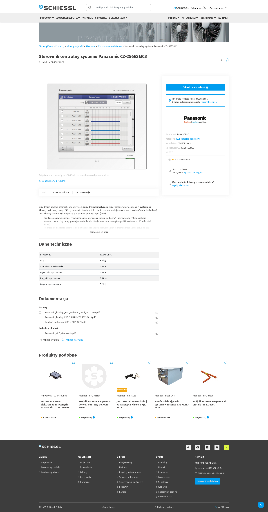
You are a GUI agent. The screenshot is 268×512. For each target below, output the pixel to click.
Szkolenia (101, 18)
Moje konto (85, 462)
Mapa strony (108, 507)
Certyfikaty (85, 477)
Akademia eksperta (167, 492)
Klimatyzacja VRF (75, 46)
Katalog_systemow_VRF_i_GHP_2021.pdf (65, 322)
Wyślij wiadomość (181, 185)
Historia (123, 467)
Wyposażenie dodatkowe (110, 46)
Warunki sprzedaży (50, 467)
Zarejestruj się (217, 8)
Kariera (122, 492)
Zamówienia (86, 467)
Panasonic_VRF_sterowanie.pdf (60, 333)
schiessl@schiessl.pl (214, 473)
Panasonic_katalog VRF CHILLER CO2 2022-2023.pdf (70, 317)
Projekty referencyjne (130, 472)
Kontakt (223, 18)
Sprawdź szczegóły (193, 172)
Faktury (83, 472)
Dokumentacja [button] (117, 18)
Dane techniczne (61, 192)
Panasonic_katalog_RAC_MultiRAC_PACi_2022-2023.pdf (72, 312)
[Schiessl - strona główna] (57, 7)
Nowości (162, 467)
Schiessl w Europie (128, 477)
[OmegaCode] (222, 507)
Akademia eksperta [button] (67, 18)
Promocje (163, 472)
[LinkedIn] (207, 447)
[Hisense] (216, 447)
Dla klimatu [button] (207, 18)
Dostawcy (123, 487)
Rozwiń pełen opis (99, 232)
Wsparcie (88, 18)
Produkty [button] (46, 18)
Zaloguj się (196, 8)
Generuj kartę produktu (53, 181)
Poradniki (84, 482)
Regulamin (46, 462)
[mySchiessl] (181, 8)
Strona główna (46, 46)
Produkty (162, 462)
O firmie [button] (172, 18)
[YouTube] (197, 447)
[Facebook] (188, 447)
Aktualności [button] (189, 18)
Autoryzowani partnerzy (131, 482)
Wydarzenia (164, 477)
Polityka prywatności (164, 507)
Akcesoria (90, 46)
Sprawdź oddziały (206, 481)
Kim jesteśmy (125, 462)
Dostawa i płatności (50, 472)
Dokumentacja (83, 192)
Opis (44, 192)
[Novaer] (226, 447)
